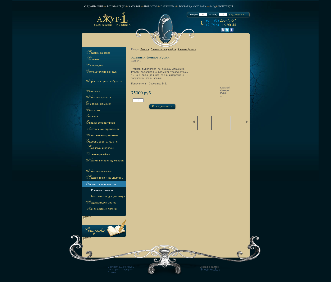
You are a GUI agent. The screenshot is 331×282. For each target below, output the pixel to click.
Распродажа (94, 65)
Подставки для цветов (100, 203)
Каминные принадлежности (105, 161)
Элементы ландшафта (100, 184)
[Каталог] (134, 6)
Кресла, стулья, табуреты (103, 81)
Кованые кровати (98, 98)
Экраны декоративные (100, 123)
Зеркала (91, 116)
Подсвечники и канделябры (104, 178)
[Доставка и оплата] (192, 6)
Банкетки (92, 91)
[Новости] (150, 6)
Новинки (92, 59)
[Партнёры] (167, 6)
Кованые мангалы (98, 171)
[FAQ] (212, 6)
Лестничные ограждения (102, 129)
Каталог (144, 49)
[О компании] (93, 6)
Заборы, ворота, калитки (101, 142)
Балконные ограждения (101, 135)
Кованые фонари (187, 49)
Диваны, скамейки (98, 104)
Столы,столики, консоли (101, 72)
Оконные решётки (97, 154)
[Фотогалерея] (116, 6)
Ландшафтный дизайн (101, 209)
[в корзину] (236, 15)
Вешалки (92, 110)
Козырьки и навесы (99, 148)
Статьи (112, 272)
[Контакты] (225, 6)
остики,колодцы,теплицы (108, 196)
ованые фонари (102, 190)
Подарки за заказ (97, 53)
